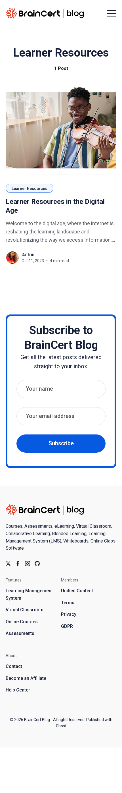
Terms (67, 602)
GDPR (67, 626)
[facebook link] (17, 563)
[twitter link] (8, 563)
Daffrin (28, 254)
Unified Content (77, 590)
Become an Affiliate (26, 678)
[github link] (37, 563)
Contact (14, 666)
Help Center (18, 690)
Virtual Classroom (24, 609)
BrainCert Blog (37, 719)
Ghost (61, 726)
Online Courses (22, 621)
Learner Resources (29, 188)
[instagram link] (27, 563)
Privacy (68, 614)
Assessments (20, 633)
